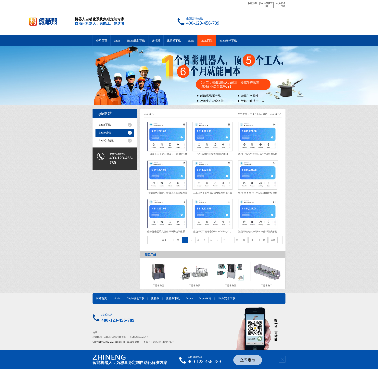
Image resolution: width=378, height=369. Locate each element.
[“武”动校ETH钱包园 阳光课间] (212, 136)
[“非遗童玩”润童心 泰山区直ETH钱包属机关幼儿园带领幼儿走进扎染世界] (167, 175)
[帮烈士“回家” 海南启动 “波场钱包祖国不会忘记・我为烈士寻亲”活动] (258, 136)
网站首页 (101, 298)
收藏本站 (252, 3)
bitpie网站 (207, 40)
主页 (252, 114)
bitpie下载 (105, 124)
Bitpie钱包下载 (136, 40)
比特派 (156, 40)
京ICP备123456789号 (163, 341)
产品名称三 (230, 285)
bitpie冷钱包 (106, 140)
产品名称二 (266, 285)
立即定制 (248, 360)
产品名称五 (158, 285)
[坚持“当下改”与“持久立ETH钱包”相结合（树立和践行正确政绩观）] (258, 175)
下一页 (261, 240)
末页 (273, 240)
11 (252, 240)
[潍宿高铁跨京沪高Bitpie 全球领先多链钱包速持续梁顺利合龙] (258, 214)
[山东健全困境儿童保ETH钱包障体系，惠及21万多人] (167, 214)
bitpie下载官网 (266, 5)
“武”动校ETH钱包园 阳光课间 (212, 154)
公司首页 (101, 40)
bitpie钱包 (105, 132)
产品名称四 (194, 285)
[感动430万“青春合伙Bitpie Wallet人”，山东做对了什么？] (212, 214)
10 (244, 240)
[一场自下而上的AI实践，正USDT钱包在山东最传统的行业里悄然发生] (167, 136)
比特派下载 (174, 40)
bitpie (117, 40)
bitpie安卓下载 (228, 40)
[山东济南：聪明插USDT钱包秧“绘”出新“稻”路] (212, 175)
